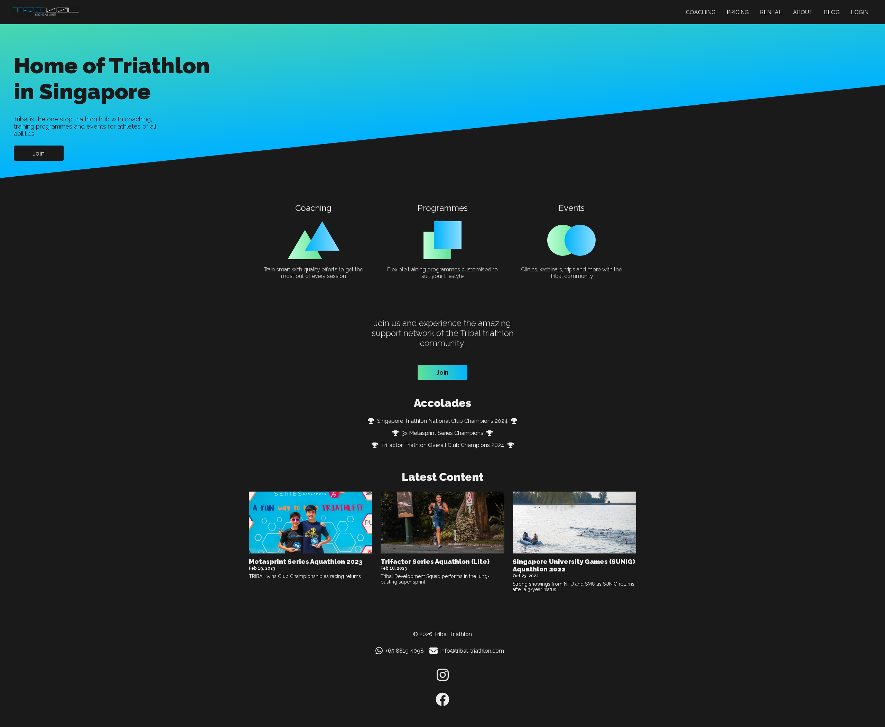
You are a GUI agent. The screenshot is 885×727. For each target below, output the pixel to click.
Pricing (738, 12)
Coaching (701, 12)
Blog (832, 12)
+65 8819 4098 (404, 650)
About (803, 12)
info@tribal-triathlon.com (472, 650)
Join (39, 153)
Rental (771, 12)
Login (859, 12)
